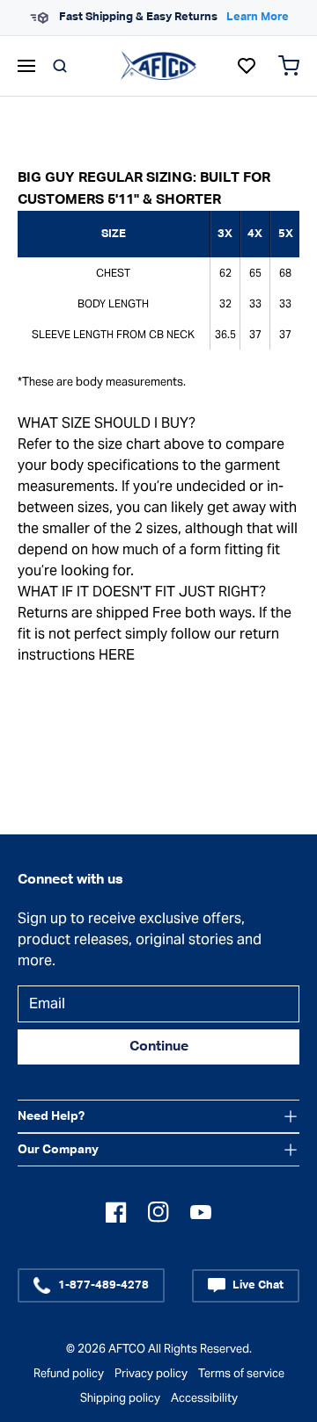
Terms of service (241, 1373)
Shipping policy (120, 1397)
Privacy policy (151, 1373)
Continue (158, 1047)
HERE (117, 655)
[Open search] (60, 65)
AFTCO (126, 1348)
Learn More (257, 17)
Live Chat (258, 1285)
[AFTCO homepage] (158, 65)
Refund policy (68, 1373)
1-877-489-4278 (103, 1285)
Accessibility (204, 1397)
